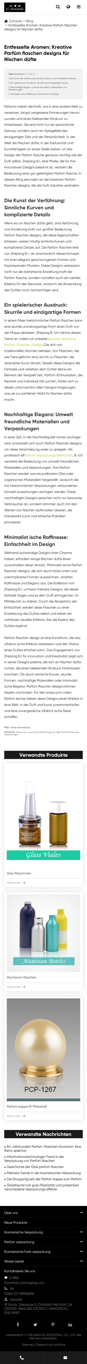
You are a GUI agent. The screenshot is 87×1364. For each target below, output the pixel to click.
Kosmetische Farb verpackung (27, 1252)
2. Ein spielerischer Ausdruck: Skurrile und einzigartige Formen (38, 83)
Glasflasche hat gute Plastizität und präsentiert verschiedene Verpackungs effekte (41, 1187)
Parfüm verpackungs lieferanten (48, 455)
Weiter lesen (16, 883)
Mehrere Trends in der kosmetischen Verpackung (44, 1173)
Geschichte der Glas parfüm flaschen (35, 1167)
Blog (29, 21)
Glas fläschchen (19, 873)
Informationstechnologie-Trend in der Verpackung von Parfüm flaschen (34, 1159)
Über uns (11, 1213)
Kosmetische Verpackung (23, 1232)
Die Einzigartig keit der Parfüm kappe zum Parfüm (44, 1179)
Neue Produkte (15, 1223)
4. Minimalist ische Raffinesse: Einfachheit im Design (33, 94)
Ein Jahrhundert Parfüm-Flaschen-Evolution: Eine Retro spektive (42, 1149)
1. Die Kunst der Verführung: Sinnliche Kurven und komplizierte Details (42, 78)
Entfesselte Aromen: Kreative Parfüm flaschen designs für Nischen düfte (40, 27)
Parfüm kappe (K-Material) (26, 1106)
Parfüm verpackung (19, 1242)
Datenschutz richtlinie (50, 1344)
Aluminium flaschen (21, 977)
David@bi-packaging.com (24, 1283)
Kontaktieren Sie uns (19, 1271)
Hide (30, 74)
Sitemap (27, 1344)
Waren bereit (14, 1261)
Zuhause (15, 21)
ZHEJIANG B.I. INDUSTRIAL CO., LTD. (51, 1335)
